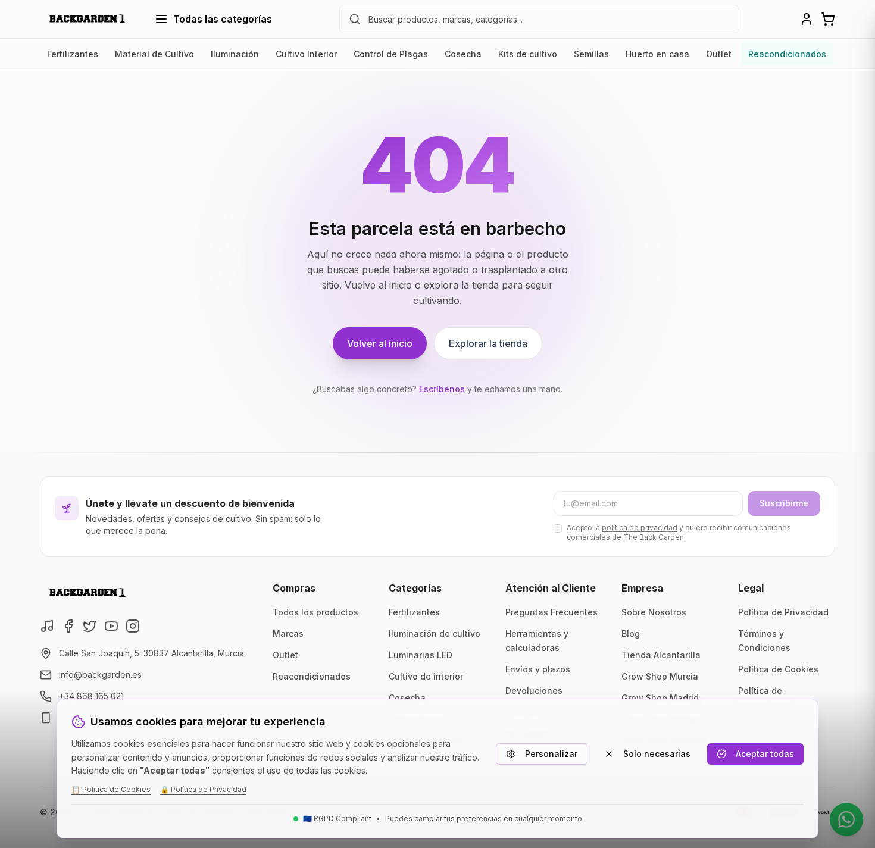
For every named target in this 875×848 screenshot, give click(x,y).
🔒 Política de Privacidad (203, 789)
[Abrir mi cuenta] (806, 19)
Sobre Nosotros (653, 612)
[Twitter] (90, 626)
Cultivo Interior (306, 54)
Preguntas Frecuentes (551, 612)
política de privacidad (639, 527)
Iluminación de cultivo (434, 633)
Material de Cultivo (154, 54)
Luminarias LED (420, 655)
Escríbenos (442, 389)
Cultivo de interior (426, 676)
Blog (630, 633)
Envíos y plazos (537, 669)
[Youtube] (111, 626)
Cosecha (463, 54)
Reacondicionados (787, 54)
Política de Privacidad (783, 612)
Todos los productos (315, 612)
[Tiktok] (47, 626)
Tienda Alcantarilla (661, 655)
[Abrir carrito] (828, 19)
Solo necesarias (656, 754)
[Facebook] (68, 626)
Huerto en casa (657, 54)
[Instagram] (133, 626)
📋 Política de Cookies (111, 789)
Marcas (288, 633)
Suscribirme (784, 503)
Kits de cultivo (527, 54)
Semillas (591, 54)
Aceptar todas (765, 754)
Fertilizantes (72, 54)
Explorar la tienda (488, 343)
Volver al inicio (379, 343)
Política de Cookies (778, 669)
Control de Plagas (391, 54)
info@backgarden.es (100, 674)
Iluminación (235, 54)
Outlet (719, 54)
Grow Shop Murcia (659, 676)
